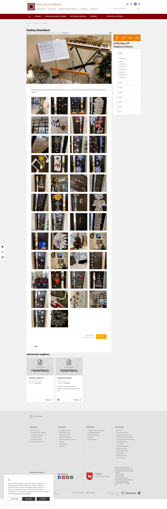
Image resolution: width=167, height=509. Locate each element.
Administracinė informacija (68, 9)
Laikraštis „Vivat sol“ (36, 378)
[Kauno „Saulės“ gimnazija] (31, 6)
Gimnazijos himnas (36, 437)
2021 (120, 102)
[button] (127, 4)
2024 (120, 87)
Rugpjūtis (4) (123, 58)
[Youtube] (63, 477)
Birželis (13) (122, 64)
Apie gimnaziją (35, 430)
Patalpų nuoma (63, 444)
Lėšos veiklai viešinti (93, 435)
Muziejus (61, 442)
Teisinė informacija (121, 455)
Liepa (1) (121, 61)
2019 (120, 112)
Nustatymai (14, 499)
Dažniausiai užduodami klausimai (125, 439)
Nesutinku (29, 499)
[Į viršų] (139, 493)
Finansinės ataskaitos (94, 432)
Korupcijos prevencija (122, 451)
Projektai (90, 437)
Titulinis (28, 23)
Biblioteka (62, 446)
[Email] (71, 477)
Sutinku (43, 499)
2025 (120, 83)
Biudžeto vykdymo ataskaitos (96, 430)
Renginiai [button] (93, 16)
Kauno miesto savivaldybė (102, 476)
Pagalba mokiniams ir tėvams (67, 439)
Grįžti (35, 346)
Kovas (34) (122, 72)
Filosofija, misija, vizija (37, 435)
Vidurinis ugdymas (64, 435)
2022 (120, 97)
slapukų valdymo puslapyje (23, 493)
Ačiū (101, 336)
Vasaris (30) (122, 75)
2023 (120, 92)
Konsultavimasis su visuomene (125, 437)
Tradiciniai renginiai (36, 439)
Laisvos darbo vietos (122, 432)
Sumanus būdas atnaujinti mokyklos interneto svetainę (113, 494)
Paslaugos (52, 9)
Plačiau (47, 400)
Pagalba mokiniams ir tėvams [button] (55, 16)
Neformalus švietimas (65, 437)
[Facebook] (59, 477)
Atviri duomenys (120, 457)
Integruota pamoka (65, 378)
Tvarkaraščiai (37, 416)
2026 (120, 53)
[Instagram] (67, 477)
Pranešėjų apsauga (121, 442)
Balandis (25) (123, 69)
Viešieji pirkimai (92, 439)
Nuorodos (119, 430)
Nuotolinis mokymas (65, 432)
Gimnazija (84, 9)
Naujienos (36, 23)
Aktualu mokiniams (121, 448)
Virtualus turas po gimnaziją (38, 432)
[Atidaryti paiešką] (138, 8)
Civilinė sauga (120, 453)
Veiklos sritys (41, 9)
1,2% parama (120, 444)
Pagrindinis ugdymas (65, 430)
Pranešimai (45, 23)
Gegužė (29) (122, 66)
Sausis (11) (122, 77)
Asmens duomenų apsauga (124, 435)
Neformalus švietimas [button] (78, 16)
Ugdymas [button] (38, 16)
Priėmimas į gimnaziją (37, 442)
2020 (120, 107)
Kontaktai (93, 9)
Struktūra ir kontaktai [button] (115, 16)
